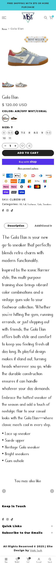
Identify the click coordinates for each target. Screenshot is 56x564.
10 (4, 138)
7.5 (23, 132)
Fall (24, 204)
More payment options (28, 168)
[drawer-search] (45, 17)
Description (16, 225)
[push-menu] (4, 17)
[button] (22, 146)
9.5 (49, 133)
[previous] (4, 491)
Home (4, 28)
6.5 (10, 133)
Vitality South (36, 550)
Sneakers (47, 204)
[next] (52, 491)
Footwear (32, 204)
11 (10, 138)
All (20, 204)
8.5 (36, 132)
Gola (40, 204)
